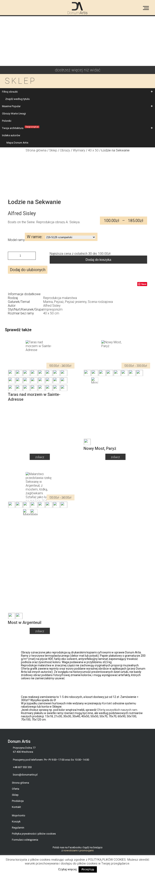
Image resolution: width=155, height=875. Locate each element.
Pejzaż (59, 302)
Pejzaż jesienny (75, 302)
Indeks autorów (11, 135)
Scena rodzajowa (100, 302)
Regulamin (18, 827)
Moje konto (18, 815)
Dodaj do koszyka (98, 259)
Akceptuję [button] (87, 869)
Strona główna (20, 782)
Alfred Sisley (52, 306)
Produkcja (18, 800)
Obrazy (65, 150)
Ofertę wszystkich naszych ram (117, 709)
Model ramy (16, 240)
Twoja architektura (20, 128)
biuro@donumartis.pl (25, 774)
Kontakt (107, 703)
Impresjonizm (53, 309)
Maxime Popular (11, 106)
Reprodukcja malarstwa (60, 298)
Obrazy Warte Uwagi (14, 113)
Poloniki (6, 120)
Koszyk (16, 821)
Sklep (53, 150)
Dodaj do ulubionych (27, 269)
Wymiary (79, 150)
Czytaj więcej (67, 869)
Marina (48, 302)
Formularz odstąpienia (25, 839)
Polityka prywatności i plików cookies (34, 833)
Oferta (15, 788)
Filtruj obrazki (10, 91)
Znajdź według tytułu (17, 98)
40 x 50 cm (51, 313)
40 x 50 (93, 150)
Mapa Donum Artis (17, 142)
